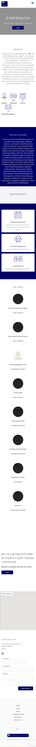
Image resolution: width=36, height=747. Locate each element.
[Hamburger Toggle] (33, 3)
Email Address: (6, 666)
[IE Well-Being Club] (4, 4)
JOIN (18, 28)
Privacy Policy (25, 739)
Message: (5, 673)
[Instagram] (2, 653)
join (7, 572)
